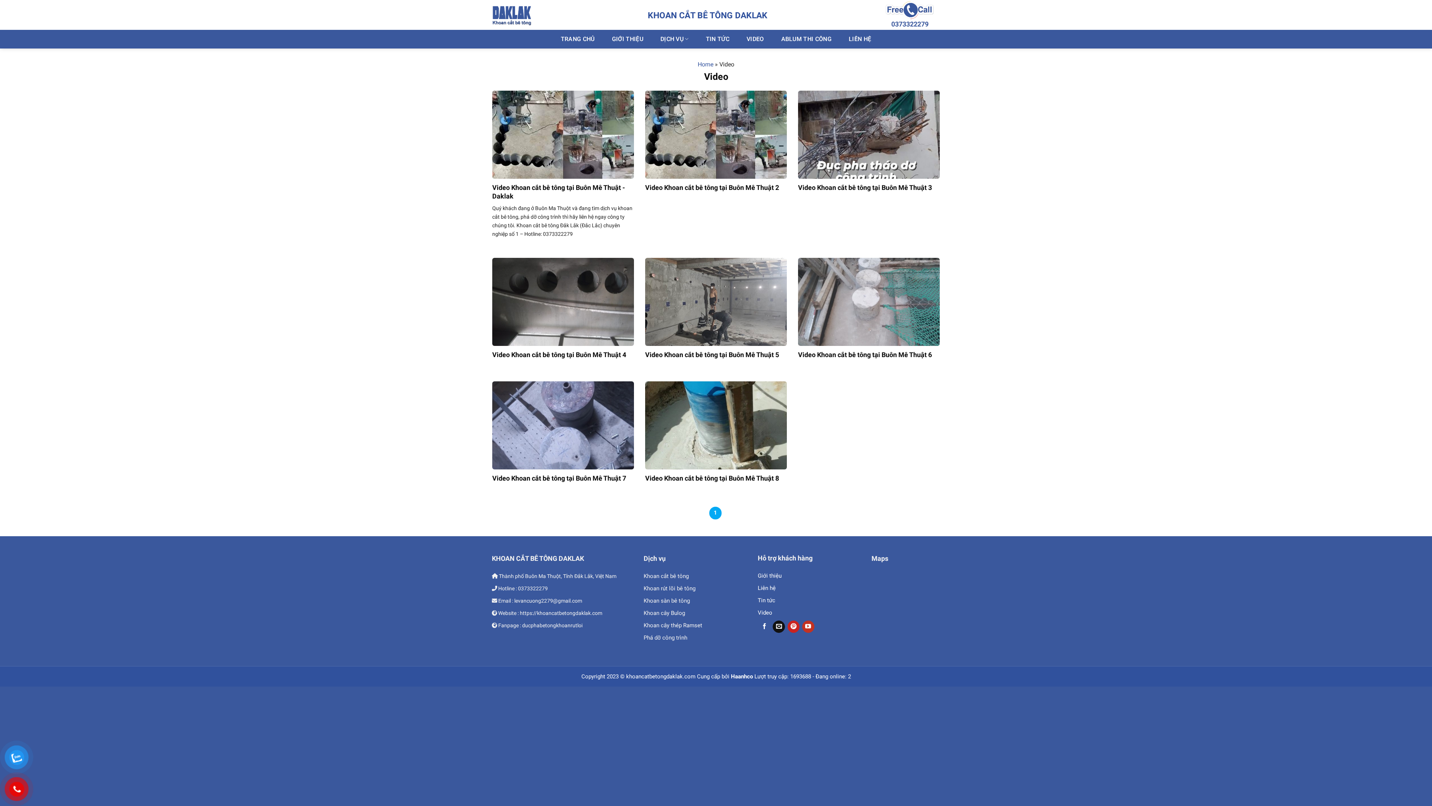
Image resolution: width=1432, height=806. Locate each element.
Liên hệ (767, 588)
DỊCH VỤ (672, 39)
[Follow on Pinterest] (794, 627)
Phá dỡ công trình (665, 637)
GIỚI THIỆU (627, 39)
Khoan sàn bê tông (667, 600)
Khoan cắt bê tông (666, 576)
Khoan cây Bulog (664, 613)
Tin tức (766, 600)
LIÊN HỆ (860, 39)
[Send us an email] (779, 627)
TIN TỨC (717, 39)
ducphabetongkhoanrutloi (552, 625)
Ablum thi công (806, 39)
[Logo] (512, 15)
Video (755, 39)
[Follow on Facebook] (764, 627)
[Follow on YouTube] (808, 627)
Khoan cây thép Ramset (673, 625)
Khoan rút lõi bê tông (669, 588)
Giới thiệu (770, 575)
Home (705, 64)
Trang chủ (578, 39)
